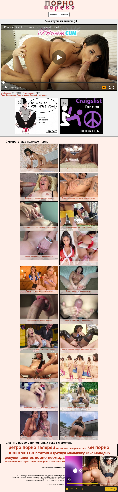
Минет (44, 95)
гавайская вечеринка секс (71, 448)
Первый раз (35, 95)
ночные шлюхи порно (58, 462)
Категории (53, 14)
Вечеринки (11, 95)
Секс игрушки (23, 95)
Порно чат (64, 14)
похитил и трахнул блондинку (60, 453)
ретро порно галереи (31, 447)
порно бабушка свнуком (35, 461)
